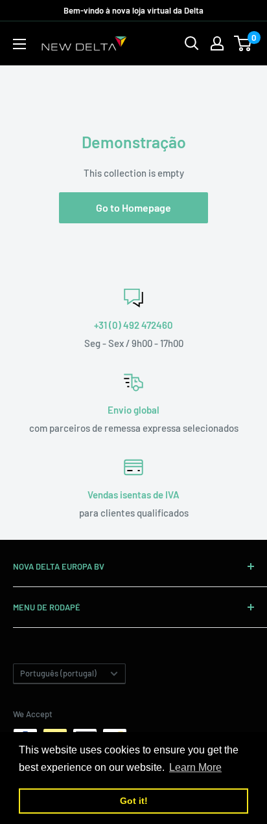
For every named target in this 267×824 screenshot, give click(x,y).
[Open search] (192, 43)
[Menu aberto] (19, 44)
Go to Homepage (133, 207)
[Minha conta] (217, 43)
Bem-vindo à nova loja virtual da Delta (133, 10)
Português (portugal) (58, 673)
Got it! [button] (134, 801)
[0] (243, 43)
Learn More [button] (195, 767)
